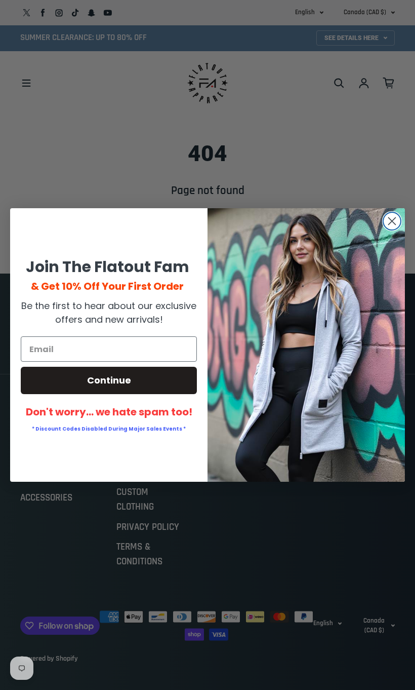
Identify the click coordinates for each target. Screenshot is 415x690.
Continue (109, 380)
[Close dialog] (392, 221)
